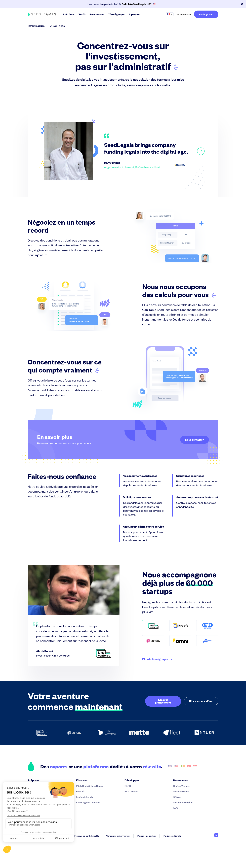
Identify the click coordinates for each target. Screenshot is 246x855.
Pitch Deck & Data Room (89, 786)
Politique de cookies (146, 835)
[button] (171, 14)
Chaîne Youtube (181, 786)
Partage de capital (182, 802)
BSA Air (80, 791)
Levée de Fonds (84, 797)
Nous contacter (194, 439)
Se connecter (184, 14)
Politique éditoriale (172, 835)
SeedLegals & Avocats (88, 802)
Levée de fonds (181, 791)
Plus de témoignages (155, 659)
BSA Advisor (131, 791)
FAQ (175, 808)
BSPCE (128, 786)
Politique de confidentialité (86, 835)
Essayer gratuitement (163, 701)
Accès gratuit (206, 14)
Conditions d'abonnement (118, 835)
